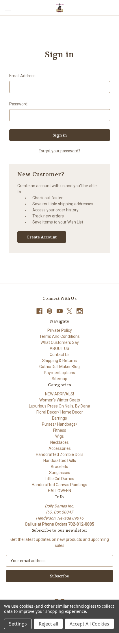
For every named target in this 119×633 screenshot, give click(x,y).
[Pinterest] (50, 311)
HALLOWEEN (59, 490)
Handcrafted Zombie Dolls (59, 454)
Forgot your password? (59, 151)
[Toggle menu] (8, 8)
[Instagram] (80, 311)
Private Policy (59, 330)
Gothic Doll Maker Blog (59, 366)
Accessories (60, 448)
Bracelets (59, 466)
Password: (18, 104)
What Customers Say (59, 342)
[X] (69, 311)
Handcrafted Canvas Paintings (59, 484)
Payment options (59, 372)
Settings (18, 624)
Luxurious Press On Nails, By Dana (59, 406)
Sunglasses (59, 472)
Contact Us (60, 354)
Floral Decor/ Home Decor (59, 412)
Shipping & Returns (59, 360)
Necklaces (59, 442)
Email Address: (22, 75)
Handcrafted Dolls (59, 460)
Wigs (59, 436)
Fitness (59, 430)
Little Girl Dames (59, 478)
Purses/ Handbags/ (59, 424)
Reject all (48, 624)
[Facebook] (39, 311)
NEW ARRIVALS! (59, 394)
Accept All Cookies (89, 624)
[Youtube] (60, 311)
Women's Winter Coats (59, 400)
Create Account (42, 237)
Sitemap (59, 378)
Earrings (59, 418)
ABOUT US (59, 348)
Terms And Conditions (59, 336)
